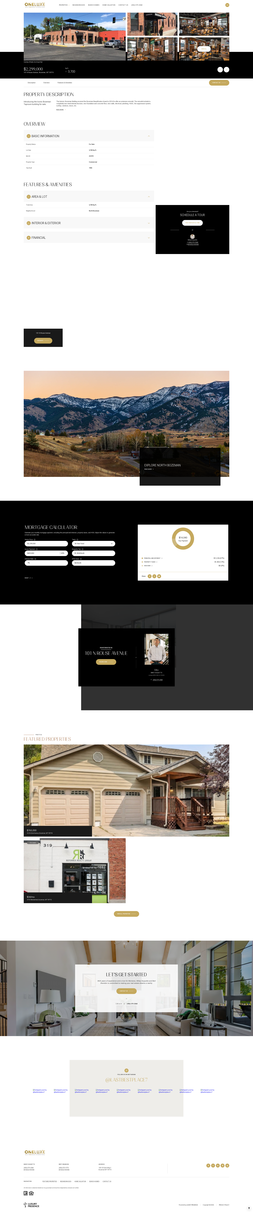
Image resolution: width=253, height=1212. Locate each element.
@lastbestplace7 (126, 1080)
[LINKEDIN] (218, 1166)
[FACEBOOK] (208, 1166)
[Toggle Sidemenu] (227, 5)
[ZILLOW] (227, 1166)
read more (148, 469)
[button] (219, 83)
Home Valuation (108, 5)
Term (74, 539)
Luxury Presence (192, 1205)
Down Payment (30, 549)
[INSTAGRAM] (213, 1166)
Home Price (29, 539)
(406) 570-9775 (64, 1168)
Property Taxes (149, 562)
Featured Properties (49, 1181)
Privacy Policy (224, 1205)
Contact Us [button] (107, 1181)
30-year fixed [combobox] (79, 544)
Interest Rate (29, 559)
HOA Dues (75, 559)
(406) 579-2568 (136, 5)
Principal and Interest (152, 558)
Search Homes (93, 5)
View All (204, 49)
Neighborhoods (79, 5)
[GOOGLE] (223, 1166)
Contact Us (123, 5)
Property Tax (76, 549)
